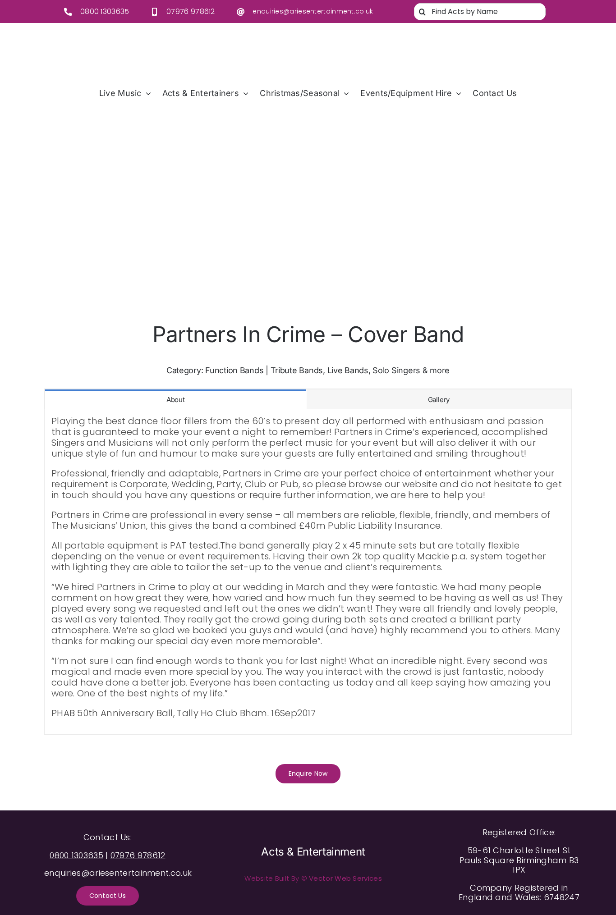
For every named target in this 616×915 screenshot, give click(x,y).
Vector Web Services (345, 878)
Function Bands (234, 370)
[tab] (175, 399)
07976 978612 (190, 11)
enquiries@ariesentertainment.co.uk (313, 11)
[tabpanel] (308, 572)
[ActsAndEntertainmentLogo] (301, 38)
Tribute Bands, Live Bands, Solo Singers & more (360, 370)
